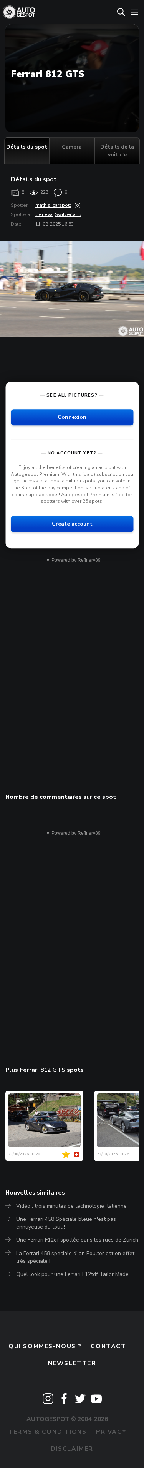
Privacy (111, 1432)
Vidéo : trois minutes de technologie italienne (71, 1206)
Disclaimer (72, 1449)
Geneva (44, 214)
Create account (72, 523)
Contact (108, 1346)
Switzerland (68, 214)
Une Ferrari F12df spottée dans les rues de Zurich (77, 1240)
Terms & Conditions (47, 1432)
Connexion (72, 417)
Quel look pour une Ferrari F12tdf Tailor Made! (73, 1274)
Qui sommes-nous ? (44, 1346)
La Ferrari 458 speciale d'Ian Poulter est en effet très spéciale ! (75, 1257)
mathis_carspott (53, 205)
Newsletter (72, 1363)
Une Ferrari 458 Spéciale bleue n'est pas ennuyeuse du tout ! (66, 1222)
